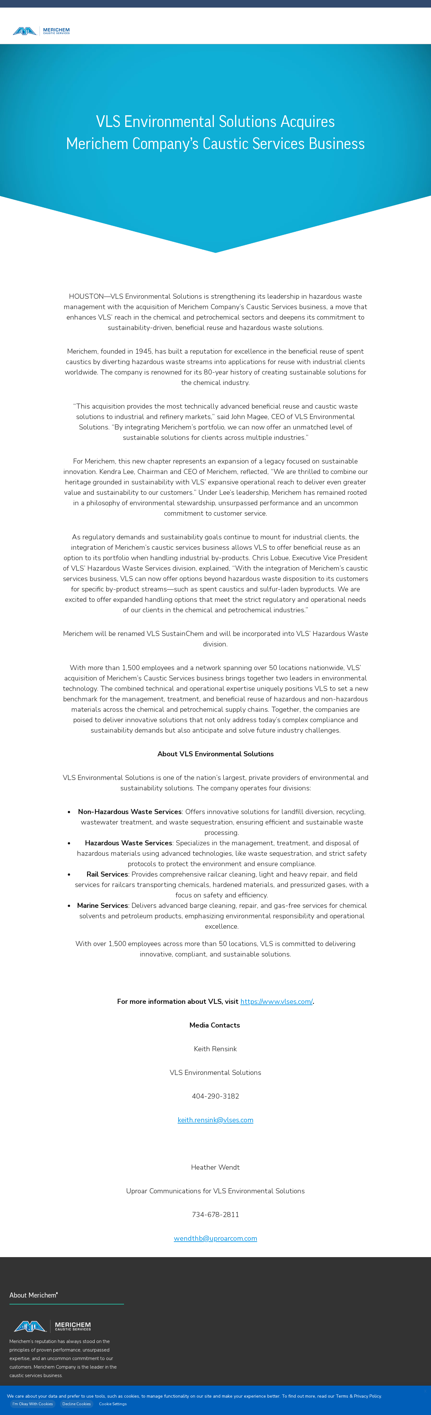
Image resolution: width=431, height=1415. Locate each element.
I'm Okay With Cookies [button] (33, 1403)
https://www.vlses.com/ (276, 1001)
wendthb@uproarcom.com (215, 1238)
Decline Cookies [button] (76, 1403)
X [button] (425, 1391)
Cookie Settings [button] (113, 1403)
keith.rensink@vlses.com (215, 1120)
